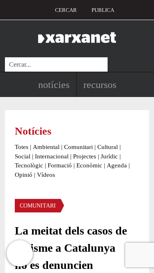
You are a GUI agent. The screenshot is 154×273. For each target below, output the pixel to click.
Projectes (84, 156)
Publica (103, 10)
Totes (21, 147)
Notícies (53, 84)
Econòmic (89, 165)
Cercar (66, 10)
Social (22, 156)
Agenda (117, 165)
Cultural (107, 147)
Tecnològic (29, 165)
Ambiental (46, 147)
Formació (60, 165)
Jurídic (109, 156)
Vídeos (46, 174)
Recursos (99, 84)
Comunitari (78, 147)
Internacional (52, 156)
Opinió (23, 174)
